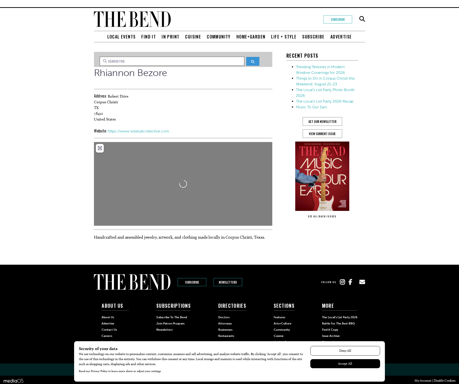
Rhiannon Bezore (130, 72)
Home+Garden (250, 36)
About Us (108, 317)
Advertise (341, 36)
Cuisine (193, 36)
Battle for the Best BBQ (338, 323)
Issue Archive (331, 336)
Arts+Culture (282, 323)
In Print (170, 36)
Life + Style (283, 36)
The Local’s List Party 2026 (339, 317)
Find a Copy (330, 329)
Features (279, 317)
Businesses (225, 329)
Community (219, 36)
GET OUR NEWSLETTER (322, 121)
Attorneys (225, 323)
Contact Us (109, 329)
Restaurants (226, 336)
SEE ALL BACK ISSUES (322, 216)
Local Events (121, 36)
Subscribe (338, 19)
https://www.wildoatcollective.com (138, 131)
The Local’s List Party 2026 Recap (324, 101)
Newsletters (228, 282)
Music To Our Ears (311, 107)
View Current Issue (322, 133)
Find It (148, 36)
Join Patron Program (170, 323)
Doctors (224, 317)
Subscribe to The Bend (171, 317)
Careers (107, 336)
